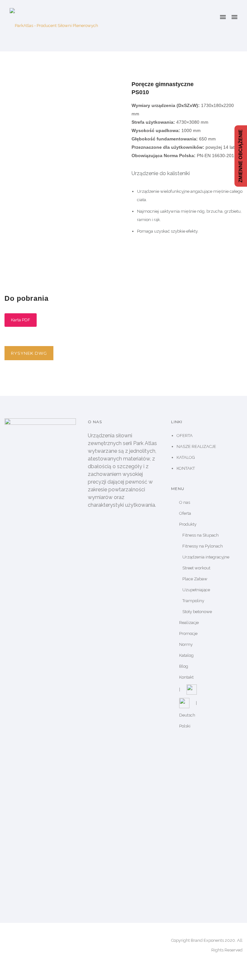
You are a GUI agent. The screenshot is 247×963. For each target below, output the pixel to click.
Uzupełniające (196, 589)
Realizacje (189, 622)
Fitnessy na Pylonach (202, 546)
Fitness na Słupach (200, 535)
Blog (183, 666)
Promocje (188, 633)
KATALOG (186, 457)
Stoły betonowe (197, 611)
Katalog (186, 655)
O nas (184, 502)
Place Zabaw (194, 578)
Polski (184, 726)
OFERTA (185, 435)
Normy (186, 644)
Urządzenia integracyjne (205, 557)
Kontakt (186, 677)
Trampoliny (193, 600)
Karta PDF (20, 319)
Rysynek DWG (29, 353)
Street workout (196, 568)
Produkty (188, 524)
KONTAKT (186, 468)
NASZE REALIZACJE (196, 446)
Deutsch (187, 715)
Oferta (185, 513)
